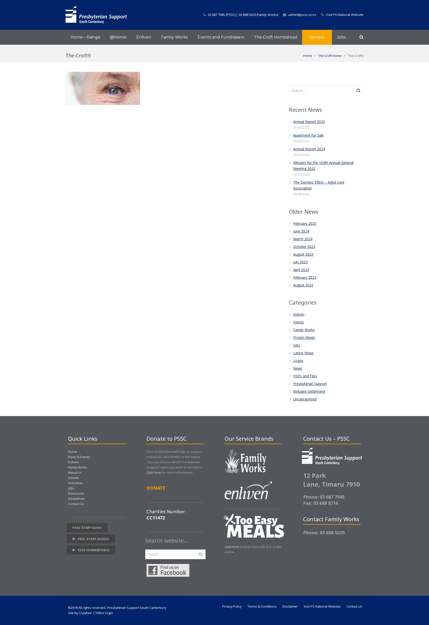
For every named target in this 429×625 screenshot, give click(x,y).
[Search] (361, 37)
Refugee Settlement (309, 391)
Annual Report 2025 (309, 121)
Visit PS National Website (344, 14)
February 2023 (304, 277)
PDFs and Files (305, 376)
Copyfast (85, 613)
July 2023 (300, 262)
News (297, 368)
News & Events (79, 457)
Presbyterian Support (310, 383)
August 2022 (303, 285)
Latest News (303, 353)
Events (298, 322)
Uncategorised (305, 399)
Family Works (304, 329)
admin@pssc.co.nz (302, 14)
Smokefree (76, 499)
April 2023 (301, 269)
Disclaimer (290, 606)
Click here (153, 472)
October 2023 (304, 246)
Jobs (296, 345)
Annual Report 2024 (309, 149)
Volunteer (75, 483)
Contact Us (76, 504)
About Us (75, 472)
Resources (76, 493)
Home (307, 56)
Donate (73, 478)
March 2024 (302, 238)
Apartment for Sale (308, 135)
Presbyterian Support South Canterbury (136, 608)
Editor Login (104, 613)
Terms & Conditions (262, 606)
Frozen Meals (304, 337)
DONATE (156, 488)
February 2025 (304, 223)
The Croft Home (330, 56)
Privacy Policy (232, 606)
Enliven (298, 314)
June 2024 (301, 231)
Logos (298, 360)
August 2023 (303, 254)
